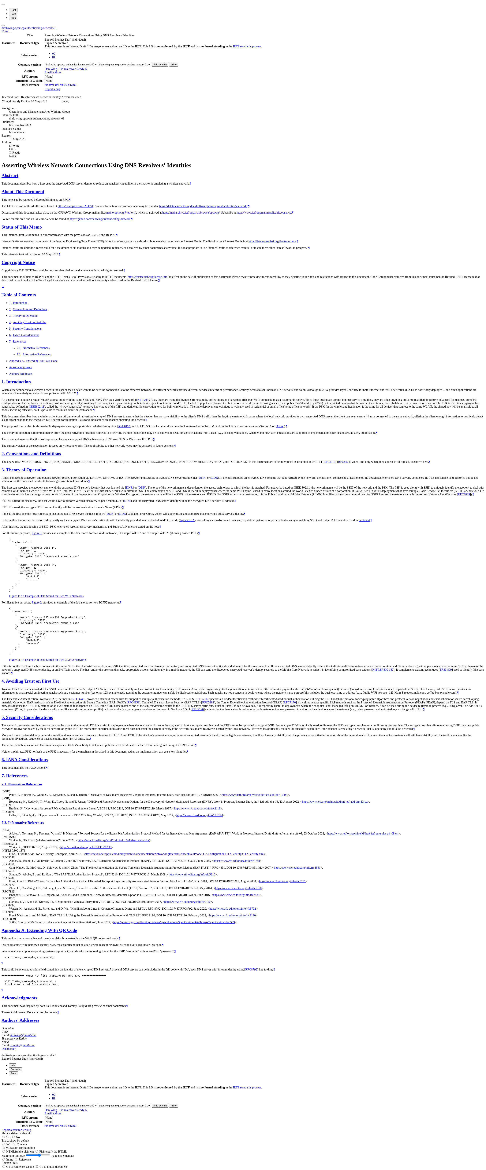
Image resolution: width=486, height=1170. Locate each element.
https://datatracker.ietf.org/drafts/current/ (272, 241)
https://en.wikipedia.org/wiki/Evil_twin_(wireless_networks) (114, 840)
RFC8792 (251, 969)
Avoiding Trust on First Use (29, 322)
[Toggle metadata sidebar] (3, 25)
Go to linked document (53, 1166)
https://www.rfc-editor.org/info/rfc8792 (232, 908)
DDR (214, 477)
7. (4, 775)
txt (46, 84)
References (19, 341)
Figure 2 (37, 602)
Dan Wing (51, 69)
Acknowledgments (20, 367)
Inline (174, 64)
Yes (8, 1137)
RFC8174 (344, 461)
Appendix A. (14, 930)
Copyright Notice (18, 262)
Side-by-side (160, 64)
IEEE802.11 (36, 406)
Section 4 (364, 520)
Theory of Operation (25, 315)
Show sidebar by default (16, 1133)
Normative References (36, 348)
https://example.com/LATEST (75, 206)
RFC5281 (208, 702)
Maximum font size (13, 1155)
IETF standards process (247, 46)
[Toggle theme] (3, 4)
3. (4, 469)
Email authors (53, 72)
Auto (13, 18)
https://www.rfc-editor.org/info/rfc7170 (238, 888)
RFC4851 (133, 702)
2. (4, 453)
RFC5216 (201, 699)
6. (4, 759)
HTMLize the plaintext (20, 1151)
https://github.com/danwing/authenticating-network (99, 219)
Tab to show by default (15, 1140)
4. (4, 681)
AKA (279, 426)
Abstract (10, 175)
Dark (13, 14)
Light (13, 10)
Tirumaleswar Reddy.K (73, 69)
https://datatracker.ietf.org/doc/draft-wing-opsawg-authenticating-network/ (203, 206)
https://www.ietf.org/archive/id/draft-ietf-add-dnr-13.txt (335, 801)
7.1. (5, 784)
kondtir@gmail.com (22, 1045)
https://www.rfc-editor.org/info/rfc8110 (187, 901)
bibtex (64, 84)
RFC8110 (124, 426)
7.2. (5, 823)
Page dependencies (62, 1155)
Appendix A (16, 360)
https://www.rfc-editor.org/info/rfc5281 (282, 881)
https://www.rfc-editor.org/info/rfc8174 (199, 815)
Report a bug (52, 89)
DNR (202, 477)
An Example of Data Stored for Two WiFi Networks (52, 596)
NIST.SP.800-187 (383, 669)
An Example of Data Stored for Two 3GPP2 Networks (53, 659)
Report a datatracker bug (16, 1129)
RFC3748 (78, 699)
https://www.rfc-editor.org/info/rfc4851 (297, 867)
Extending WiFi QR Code (42, 360)
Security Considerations (27, 328)
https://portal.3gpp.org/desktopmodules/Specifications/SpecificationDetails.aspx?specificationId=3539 (174, 922)
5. (4, 717)
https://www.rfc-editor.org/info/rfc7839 (236, 895)
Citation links (9, 1162)
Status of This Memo (22, 227)
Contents (22, 1144)
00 (53, 53)
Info (9, 1144)
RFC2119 (329, 461)
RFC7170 (290, 702)
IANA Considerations (26, 335)
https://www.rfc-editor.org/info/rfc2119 (197, 808)
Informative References (37, 354)
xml (57, 84)
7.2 (19, 354)
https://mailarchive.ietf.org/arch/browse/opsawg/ (191, 212)
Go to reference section (20, 1166)
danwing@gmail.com (23, 1035)
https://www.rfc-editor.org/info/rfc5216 (192, 874)
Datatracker (8, 1048)
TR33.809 (445, 669)
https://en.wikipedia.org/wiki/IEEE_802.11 (86, 847)
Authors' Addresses (20, 373)
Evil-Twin (142, 399)
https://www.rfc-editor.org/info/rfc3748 (236, 860)
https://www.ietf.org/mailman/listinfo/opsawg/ (264, 212)
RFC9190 (198, 709)
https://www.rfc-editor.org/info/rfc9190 (232, 915)
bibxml (72, 84)
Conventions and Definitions (30, 309)
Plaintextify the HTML (53, 1151)
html (51, 84)
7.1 (19, 348)
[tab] (12, 1065)
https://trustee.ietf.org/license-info (147, 276)
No (18, 1137)
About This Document (23, 191)
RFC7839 (464, 494)
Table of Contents (19, 294)
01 (53, 57)
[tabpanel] (243, 1105)
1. (4, 381)
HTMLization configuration (18, 1147)
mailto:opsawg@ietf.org (120, 212)
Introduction (20, 302)
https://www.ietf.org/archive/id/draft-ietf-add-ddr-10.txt (254, 794)
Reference (25, 1159)
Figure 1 (37, 533)
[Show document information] (10, 32)
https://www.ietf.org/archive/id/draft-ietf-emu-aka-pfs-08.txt (362, 833)
